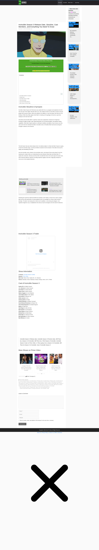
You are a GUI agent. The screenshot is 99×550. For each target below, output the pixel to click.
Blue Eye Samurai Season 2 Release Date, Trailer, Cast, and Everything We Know (35, 387)
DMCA (55, 432)
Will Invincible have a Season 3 (33, 384)
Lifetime (73, 22)
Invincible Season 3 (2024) (29, 274)
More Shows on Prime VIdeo (25, 103)
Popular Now (22, 97)
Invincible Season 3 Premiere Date (36, 380)
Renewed (60, 2)
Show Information (23, 100)
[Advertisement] (41, 14)
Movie (77, 106)
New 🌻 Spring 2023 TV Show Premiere (41, 70)
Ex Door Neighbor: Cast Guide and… (73, 117)
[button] (61, 364)
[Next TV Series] (23, 2)
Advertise (60, 432)
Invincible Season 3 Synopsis (31, 382)
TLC (73, 85)
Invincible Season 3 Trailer (24, 98)
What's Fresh (76, 24)
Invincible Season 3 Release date (49, 380)
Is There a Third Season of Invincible (54, 382)
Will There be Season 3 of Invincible (47, 385)
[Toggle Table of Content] (61, 94)
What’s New (70, 2)
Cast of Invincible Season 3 (25, 101)
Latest (50, 189)
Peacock (77, 64)
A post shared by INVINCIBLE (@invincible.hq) (41, 268)
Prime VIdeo (25, 276)
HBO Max (29, 188)
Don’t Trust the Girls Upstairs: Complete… (73, 55)
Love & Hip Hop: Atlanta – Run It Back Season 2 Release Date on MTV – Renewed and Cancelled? (55, 184)
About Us (39, 432)
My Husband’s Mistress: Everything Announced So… (73, 33)
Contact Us (51, 432)
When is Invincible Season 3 (39, 383)
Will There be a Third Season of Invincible (33, 385)
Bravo (70, 64)
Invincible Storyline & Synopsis (25, 95)
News (70, 108)
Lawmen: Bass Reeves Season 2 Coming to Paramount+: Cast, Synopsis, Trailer (34, 388)
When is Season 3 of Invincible (50, 383)
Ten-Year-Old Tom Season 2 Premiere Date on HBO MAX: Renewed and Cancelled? (32, 191)
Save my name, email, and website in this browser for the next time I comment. (37, 420)
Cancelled (65, 2)
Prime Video (22, 379)
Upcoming (77, 2)
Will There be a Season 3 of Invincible (46, 384)
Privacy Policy (45, 432)
